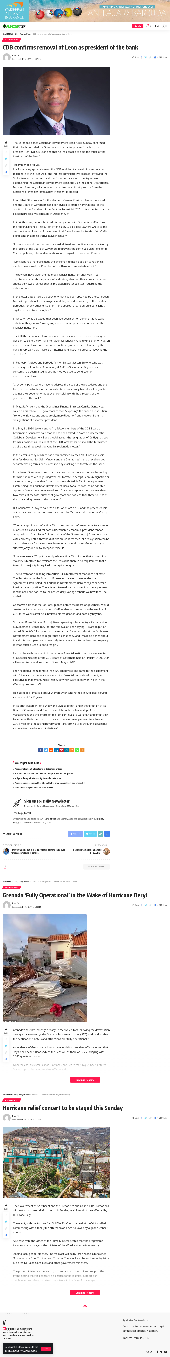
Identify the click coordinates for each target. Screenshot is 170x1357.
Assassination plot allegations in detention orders (38, 769)
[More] (82, 750)
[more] (40, 26)
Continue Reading (85, 1079)
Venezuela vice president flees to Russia (34, 787)
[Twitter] (46, 750)
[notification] (147, 26)
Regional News (11, 40)
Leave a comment (98, 867)
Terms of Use (30, 1350)
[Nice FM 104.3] (19, 26)
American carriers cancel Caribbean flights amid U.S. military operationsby (50, 783)
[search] (151, 26)
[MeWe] (66, 750)
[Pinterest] (61, 750)
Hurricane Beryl (34, 1035)
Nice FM (15, 55)
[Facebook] (40, 750)
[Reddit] (51, 750)
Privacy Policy (12, 1350)
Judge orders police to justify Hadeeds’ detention (38, 778)
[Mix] (71, 750)
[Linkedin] (56, 750)
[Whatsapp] (77, 750)
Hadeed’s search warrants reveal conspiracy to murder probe (44, 773)
